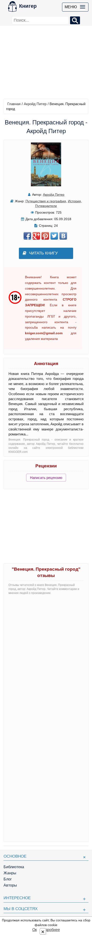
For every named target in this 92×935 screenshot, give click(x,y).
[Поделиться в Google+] (36, 236)
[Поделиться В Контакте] (63, 236)
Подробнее (50, 930)
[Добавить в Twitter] (54, 236)
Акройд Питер (35, 104)
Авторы (10, 885)
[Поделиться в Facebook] (27, 236)
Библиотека (14, 867)
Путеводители (46, 206)
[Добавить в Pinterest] (45, 236)
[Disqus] (46, 657)
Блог (8, 879)
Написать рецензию (46, 478)
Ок (34, 930)
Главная (14, 104)
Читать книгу (43, 253)
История (74, 201)
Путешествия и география (45, 201)
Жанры (10, 873)
